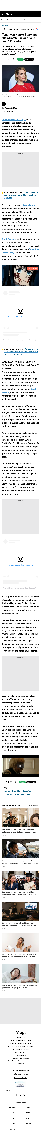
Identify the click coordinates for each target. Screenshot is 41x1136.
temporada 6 (26, 794)
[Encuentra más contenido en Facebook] (4, 59)
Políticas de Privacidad (20, 1074)
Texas (16, 20)
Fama (13, 1118)
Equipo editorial (20, 1037)
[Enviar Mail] (3, 108)
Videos (28, 1107)
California (10, 20)
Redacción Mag (11, 108)
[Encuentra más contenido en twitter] (8, 59)
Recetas (28, 1124)
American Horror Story (12, 791)
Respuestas (13, 1107)
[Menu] (4, 14)
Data (28, 1113)
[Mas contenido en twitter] (20, 1095)
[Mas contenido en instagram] (24, 1095)
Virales (13, 1124)
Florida (3, 20)
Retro (28, 1118)
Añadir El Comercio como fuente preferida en (20, 29)
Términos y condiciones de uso (20, 1070)
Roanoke (9, 794)
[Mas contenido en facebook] (17, 1095)
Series (16, 794)
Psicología (31, 20)
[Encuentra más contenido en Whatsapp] (13, 59)
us (13, 1113)
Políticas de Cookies (20, 1078)
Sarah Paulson (28, 791)
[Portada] (20, 1036)
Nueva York (23, 20)
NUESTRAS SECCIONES (20, 1102)
